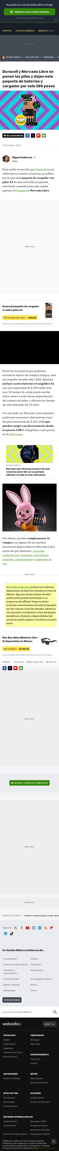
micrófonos (41, 555)
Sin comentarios (15, 135)
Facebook (27, 135)
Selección (19, 661)
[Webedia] (11, 1026)
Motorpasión (36, 1078)
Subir (48, 1024)
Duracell (41, 169)
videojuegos (9, 990)
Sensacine (35, 1059)
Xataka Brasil (9, 1125)
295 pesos (16, 434)
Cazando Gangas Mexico (15, 964)
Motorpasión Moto (39, 1082)
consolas (8, 559)
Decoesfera (8, 1101)
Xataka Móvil (9, 1043)
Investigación (10, 958)
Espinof (33, 1063)
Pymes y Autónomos (40, 1101)
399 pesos (18, 190)
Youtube (27, 927)
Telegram (39, 927)
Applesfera (8, 1048)
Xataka (6, 1039)
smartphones (23, 559)
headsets (26, 555)
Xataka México (10, 1121)
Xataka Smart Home (12, 1052)
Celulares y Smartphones (10, 972)
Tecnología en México (41, 978)
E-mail (44, 135)
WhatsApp (48, 56)
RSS (45, 927)
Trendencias (9, 1097)
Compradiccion (10, 1106)
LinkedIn (5, 933)
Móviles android (11, 984)
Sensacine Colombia (40, 1129)
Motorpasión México (40, 1133)
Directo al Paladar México (15, 1133)
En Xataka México (13, 465)
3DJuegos (35, 1039)
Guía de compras (25, 30)
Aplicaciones (36, 970)
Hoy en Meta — (16, 648)
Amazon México (13, 56)
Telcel (33, 990)
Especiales (35, 964)
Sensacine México (39, 1125)
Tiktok (11, 933)
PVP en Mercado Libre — (20, 317)
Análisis (34, 958)
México (33, 984)
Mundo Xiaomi (10, 1056)
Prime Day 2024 (11, 978)
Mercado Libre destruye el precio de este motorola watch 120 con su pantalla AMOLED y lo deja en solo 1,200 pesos (28, 471)
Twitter (33, 135)
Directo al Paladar (11, 1078)
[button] (23, 157)
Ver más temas (12, 999)
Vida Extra (35, 1043)
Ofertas (6, 30)
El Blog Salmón (37, 1097)
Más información (47, 1147)
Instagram (33, 927)
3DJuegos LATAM (38, 1121)
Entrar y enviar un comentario (31, 782)
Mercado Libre (46, 30)
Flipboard (38, 135)
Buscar (55, 1012)
